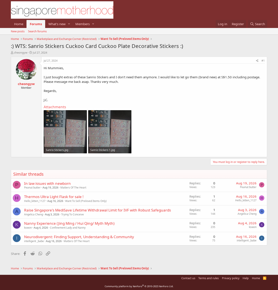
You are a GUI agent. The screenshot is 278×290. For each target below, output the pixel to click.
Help (246, 278)
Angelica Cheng (33, 214)
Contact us (188, 278)
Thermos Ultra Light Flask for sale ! (54, 196)
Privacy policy (231, 278)
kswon (28, 227)
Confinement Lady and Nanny (68, 227)
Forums (36, 24)
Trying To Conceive (72, 214)
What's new (57, 24)
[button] (69, 24)
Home (18, 24)
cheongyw (20, 52)
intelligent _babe (34, 241)
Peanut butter (32, 187)
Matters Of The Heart (73, 187)
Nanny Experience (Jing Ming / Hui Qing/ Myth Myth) (69, 223)
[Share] (257, 60)
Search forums (37, 31)
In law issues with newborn (47, 183)
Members (82, 24)
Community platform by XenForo (139, 286)
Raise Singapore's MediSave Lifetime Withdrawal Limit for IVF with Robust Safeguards (97, 210)
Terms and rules (208, 278)
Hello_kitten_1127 (34, 201)
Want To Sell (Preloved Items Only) (86, 201)
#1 (263, 60)
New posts (18, 31)
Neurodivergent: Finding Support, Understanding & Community (79, 236)
